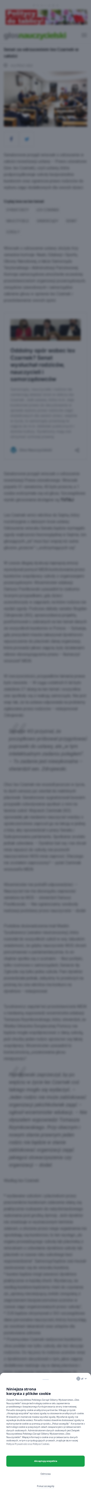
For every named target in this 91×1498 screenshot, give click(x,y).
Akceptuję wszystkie (45, 1461)
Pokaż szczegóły (45, 1486)
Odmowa (45, 1473)
